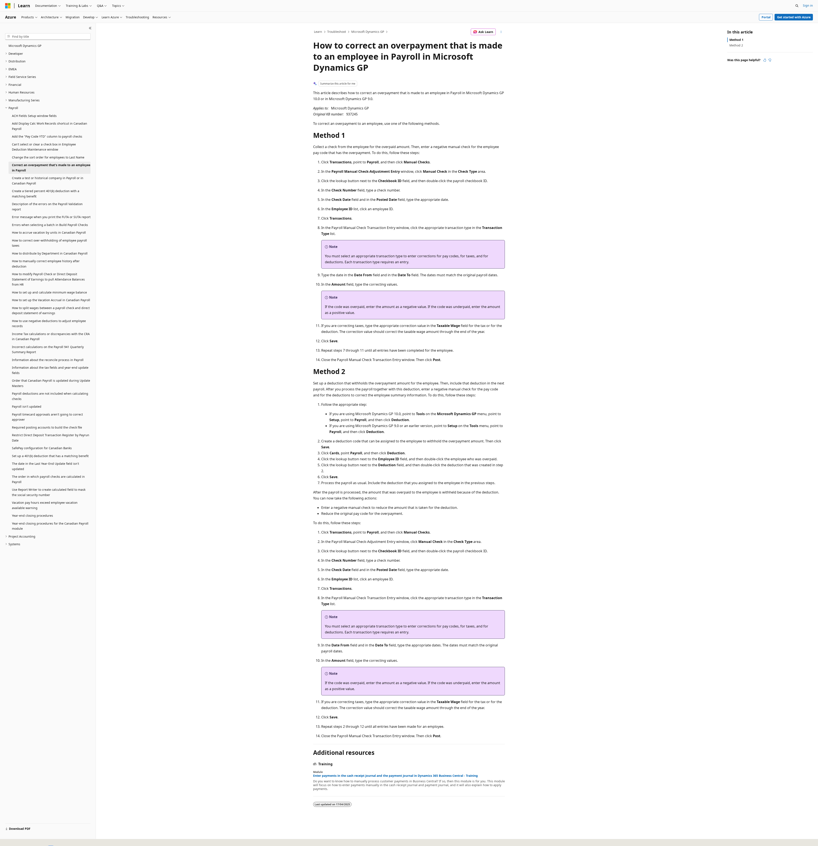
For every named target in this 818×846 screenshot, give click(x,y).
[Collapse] (90, 28)
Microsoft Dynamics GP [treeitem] (25, 46)
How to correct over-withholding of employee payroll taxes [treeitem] (49, 243)
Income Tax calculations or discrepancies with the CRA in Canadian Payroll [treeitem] (51, 336)
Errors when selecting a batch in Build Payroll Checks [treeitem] (50, 225)
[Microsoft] (8, 6)
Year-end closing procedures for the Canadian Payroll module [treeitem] (50, 526)
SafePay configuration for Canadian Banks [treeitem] (42, 448)
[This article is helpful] (764, 60)
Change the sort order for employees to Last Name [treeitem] (48, 157)
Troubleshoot (336, 32)
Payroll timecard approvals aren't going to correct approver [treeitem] (47, 417)
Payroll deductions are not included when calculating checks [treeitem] (50, 396)
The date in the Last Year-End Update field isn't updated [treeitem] (45, 466)
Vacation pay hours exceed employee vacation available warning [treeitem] (45, 505)
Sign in (808, 5)
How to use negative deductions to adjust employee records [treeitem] (49, 323)
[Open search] (797, 6)
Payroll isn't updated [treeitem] (26, 406)
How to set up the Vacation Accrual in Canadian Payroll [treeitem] (51, 300)
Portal (766, 17)
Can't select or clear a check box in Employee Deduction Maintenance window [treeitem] (44, 147)
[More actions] (501, 32)
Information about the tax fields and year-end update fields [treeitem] (50, 370)
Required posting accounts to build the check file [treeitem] (47, 427)
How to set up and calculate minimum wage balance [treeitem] (49, 292)
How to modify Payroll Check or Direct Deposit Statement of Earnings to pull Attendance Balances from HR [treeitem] (48, 279)
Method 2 (736, 45)
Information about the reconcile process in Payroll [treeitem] (48, 360)
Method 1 (736, 40)
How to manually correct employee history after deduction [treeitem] (46, 263)
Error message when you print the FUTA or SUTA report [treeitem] (51, 217)
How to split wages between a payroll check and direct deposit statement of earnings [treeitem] (51, 310)
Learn (318, 32)
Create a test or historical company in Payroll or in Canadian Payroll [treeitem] (47, 180)
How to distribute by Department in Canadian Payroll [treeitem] (50, 253)
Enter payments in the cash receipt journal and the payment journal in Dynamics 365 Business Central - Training (395, 776)
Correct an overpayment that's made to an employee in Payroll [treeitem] (51, 167)
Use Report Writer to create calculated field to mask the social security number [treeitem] (48, 492)
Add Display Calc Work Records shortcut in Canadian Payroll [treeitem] (49, 126)
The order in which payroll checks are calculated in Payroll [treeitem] (48, 479)
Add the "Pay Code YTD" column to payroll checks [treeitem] (47, 136)
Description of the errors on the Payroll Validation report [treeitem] (47, 206)
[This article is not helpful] (769, 60)
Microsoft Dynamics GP (367, 32)
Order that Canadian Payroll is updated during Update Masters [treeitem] (51, 383)
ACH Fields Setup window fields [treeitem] (34, 116)
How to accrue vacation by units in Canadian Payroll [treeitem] (49, 232)
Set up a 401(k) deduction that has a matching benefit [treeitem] (50, 456)
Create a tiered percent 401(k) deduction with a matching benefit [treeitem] (45, 193)
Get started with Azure (794, 17)
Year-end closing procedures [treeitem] (32, 516)
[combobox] (48, 36)
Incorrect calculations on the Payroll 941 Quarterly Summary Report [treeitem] (48, 349)
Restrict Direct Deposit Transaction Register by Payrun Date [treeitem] (50, 437)
